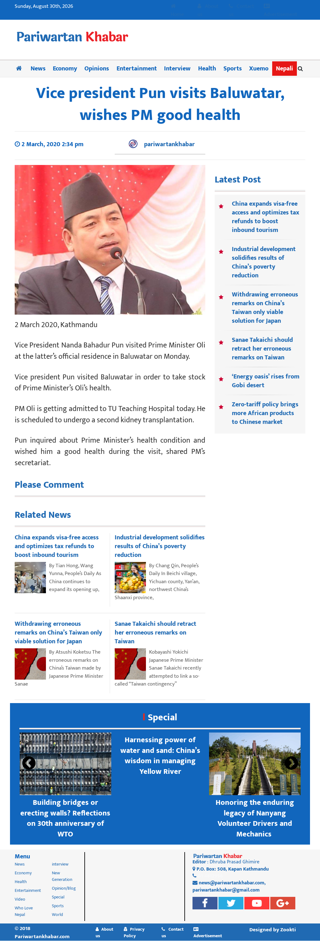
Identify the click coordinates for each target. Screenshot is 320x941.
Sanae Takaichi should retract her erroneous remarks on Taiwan (262, 349)
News (38, 68)
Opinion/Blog (64, 888)
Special (162, 717)
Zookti (288, 929)
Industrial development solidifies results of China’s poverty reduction (264, 262)
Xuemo (258, 68)
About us (208, 10)
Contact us (241, 10)
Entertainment (137, 68)
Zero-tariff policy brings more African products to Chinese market (265, 413)
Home (177, 14)
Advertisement (280, 14)
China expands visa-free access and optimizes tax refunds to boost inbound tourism (265, 216)
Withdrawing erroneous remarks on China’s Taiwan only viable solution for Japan (265, 307)
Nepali (284, 68)
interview (60, 864)
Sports (232, 68)
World (57, 914)
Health (207, 68)
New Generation (62, 876)
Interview (177, 68)
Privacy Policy (134, 932)
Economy (65, 68)
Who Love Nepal (24, 911)
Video (20, 899)
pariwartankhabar (169, 144)
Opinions (96, 68)
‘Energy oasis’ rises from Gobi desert (265, 381)
